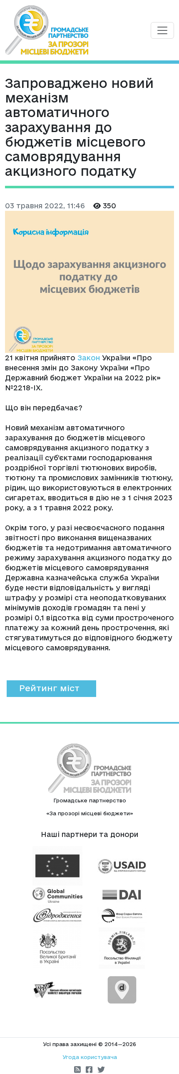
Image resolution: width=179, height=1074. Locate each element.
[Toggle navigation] (162, 30)
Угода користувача (89, 1057)
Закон (88, 358)
